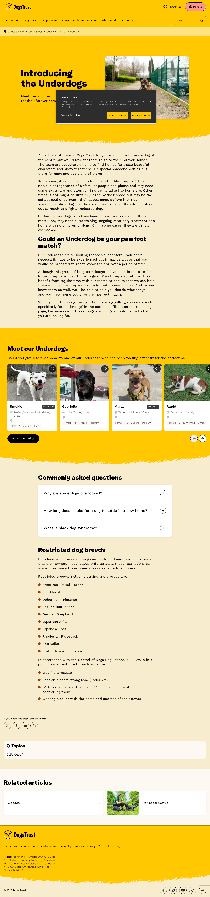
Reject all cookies (117, 115)
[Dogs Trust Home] (18, 6)
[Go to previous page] (194, 438)
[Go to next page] (202, 438)
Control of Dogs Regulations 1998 (106, 660)
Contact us (10, 846)
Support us (50, 20)
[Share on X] (7, 725)
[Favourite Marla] (157, 369)
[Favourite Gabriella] (105, 369)
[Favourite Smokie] (52, 369)
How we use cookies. (80, 107)
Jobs (35, 846)
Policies (79, 846)
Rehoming (12, 20)
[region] (106, 107)
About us (128, 20)
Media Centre (49, 846)
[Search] (201, 20)
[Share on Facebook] (16, 725)
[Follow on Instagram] (173, 890)
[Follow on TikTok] (192, 890)
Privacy (91, 846)
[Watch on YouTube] (183, 890)
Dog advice (31, 20)
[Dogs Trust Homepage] (4, 32)
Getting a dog (15, 754)
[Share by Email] (25, 725)
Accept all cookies (141, 115)
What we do (109, 20)
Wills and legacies (85, 20)
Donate (24, 846)
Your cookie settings (109, 846)
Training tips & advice (156, 803)
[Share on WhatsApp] (34, 725)
